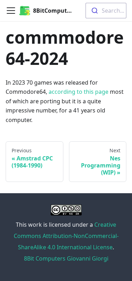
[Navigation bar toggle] (11, 10)
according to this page (78, 92)
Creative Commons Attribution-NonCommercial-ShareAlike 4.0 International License (66, 236)
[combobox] (106, 10)
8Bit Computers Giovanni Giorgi (66, 258)
